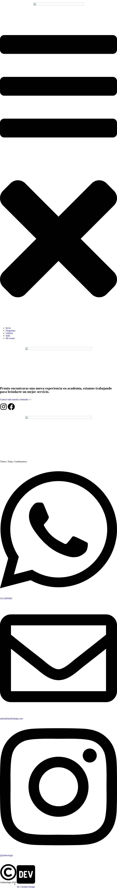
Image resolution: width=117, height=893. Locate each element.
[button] (58, 171)
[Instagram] (3, 406)
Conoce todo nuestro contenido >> (15, 399)
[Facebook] (11, 406)
